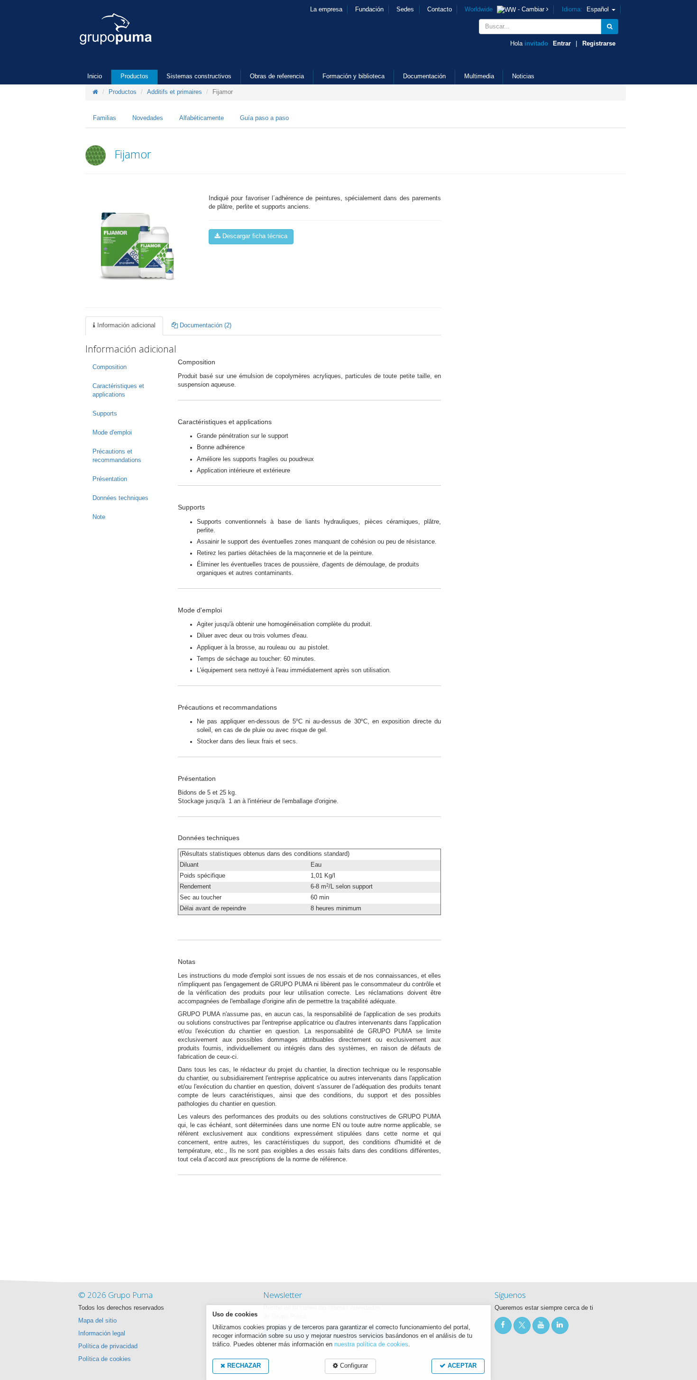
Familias (104, 118)
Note (98, 517)
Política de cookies (104, 1359)
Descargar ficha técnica (253, 236)
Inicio (94, 76)
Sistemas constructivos (198, 76)
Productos (134, 76)
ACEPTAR (461, 1365)
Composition (109, 367)
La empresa (326, 9)
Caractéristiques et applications (118, 390)
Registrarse (598, 43)
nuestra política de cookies (371, 1344)
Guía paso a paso (264, 118)
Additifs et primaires (174, 92)
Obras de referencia (277, 76)
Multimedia (479, 76)
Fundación (369, 9)
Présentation (109, 479)
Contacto (439, 9)
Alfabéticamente (201, 118)
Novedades (147, 118)
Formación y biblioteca (353, 76)
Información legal (101, 1333)
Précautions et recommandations (116, 455)
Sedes (405, 9)
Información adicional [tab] (125, 325)
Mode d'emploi (112, 432)
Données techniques (120, 498)
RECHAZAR (243, 1365)
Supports (104, 413)
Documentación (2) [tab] (204, 325)
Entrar (562, 43)
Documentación (424, 76)
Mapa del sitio (97, 1320)
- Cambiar (505, 9)
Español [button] (586, 9)
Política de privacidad (108, 1346)
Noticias (523, 76)
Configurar (353, 1365)
